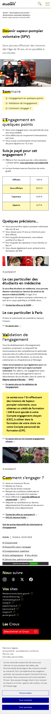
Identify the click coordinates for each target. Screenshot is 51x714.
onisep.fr (8, 603)
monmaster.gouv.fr (12, 600)
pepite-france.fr (11, 606)
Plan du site (7, 654)
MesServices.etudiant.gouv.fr (16, 593)
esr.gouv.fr (8, 612)
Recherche (40, 2)
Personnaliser (25, 693)
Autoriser (33, 563)
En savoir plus (12, 326)
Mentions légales (10, 648)
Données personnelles (12, 657)
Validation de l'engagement (23, 103)
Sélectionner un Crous (16, 631)
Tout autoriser (25, 707)
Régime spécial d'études (13, 379)
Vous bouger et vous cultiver (19, 12)
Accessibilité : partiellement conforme (20, 651)
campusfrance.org (12, 596)
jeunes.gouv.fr (10, 615)
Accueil (5, 12)
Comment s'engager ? (20, 108)
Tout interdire (25, 700)
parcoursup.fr (10, 609)
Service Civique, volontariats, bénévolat (16, 15)
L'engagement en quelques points (26, 98)
